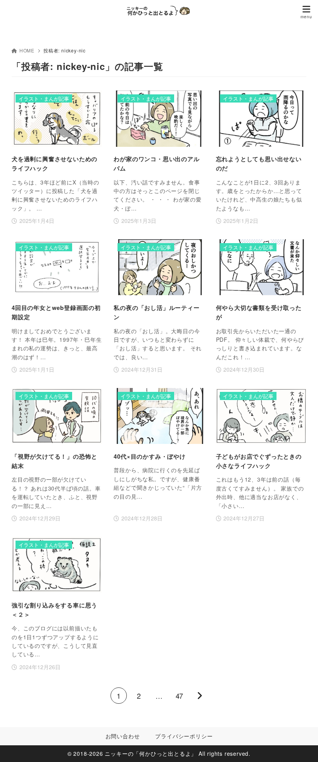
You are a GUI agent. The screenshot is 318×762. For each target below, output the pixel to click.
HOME (27, 50)
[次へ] (199, 695)
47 (179, 696)
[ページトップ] (302, 746)
